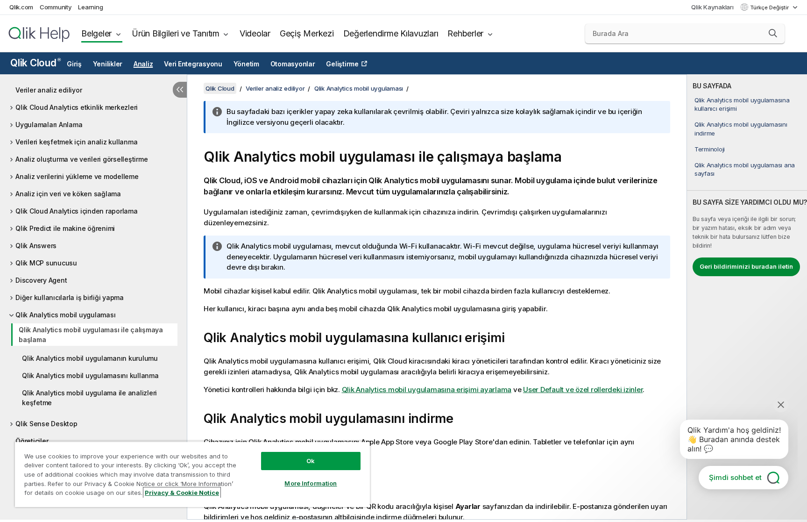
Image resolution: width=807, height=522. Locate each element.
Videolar (255, 33)
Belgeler (96, 33)
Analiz (143, 64)
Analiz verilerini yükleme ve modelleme (77, 176)
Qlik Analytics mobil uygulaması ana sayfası (744, 169)
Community (56, 7)
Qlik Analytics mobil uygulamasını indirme (740, 128)
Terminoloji (709, 149)
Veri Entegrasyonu (193, 64)
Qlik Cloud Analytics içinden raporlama (76, 211)
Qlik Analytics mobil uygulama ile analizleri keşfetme (89, 398)
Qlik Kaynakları (712, 7)
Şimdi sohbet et (735, 477)
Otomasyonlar (292, 64)
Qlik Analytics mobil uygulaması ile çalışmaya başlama (91, 334)
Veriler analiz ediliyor (48, 90)
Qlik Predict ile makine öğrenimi (65, 228)
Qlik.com (21, 7)
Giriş (74, 64)
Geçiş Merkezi (307, 33)
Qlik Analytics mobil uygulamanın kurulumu (90, 358)
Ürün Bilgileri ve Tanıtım (175, 33)
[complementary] (747, 297)
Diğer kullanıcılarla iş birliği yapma (69, 297)
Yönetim (246, 64)
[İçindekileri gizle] (180, 90)
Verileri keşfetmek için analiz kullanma (76, 142)
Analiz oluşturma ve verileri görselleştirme (81, 159)
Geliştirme (342, 64)
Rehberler (465, 33)
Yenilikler (108, 64)
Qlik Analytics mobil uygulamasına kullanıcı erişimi (742, 104)
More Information (310, 483)
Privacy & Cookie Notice (182, 492)
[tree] (93, 263)
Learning (90, 7)
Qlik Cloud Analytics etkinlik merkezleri (76, 107)
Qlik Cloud (35, 63)
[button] (773, 33)
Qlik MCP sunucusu (46, 263)
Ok (310, 461)
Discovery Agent (41, 280)
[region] (192, 474)
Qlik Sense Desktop (46, 424)
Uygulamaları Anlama (48, 125)
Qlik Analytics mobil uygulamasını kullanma (90, 375)
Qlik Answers (36, 246)
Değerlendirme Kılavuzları (391, 33)
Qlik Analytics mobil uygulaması (65, 315)
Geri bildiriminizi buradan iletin (746, 266)
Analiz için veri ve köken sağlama (68, 194)
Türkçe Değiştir (770, 7)
